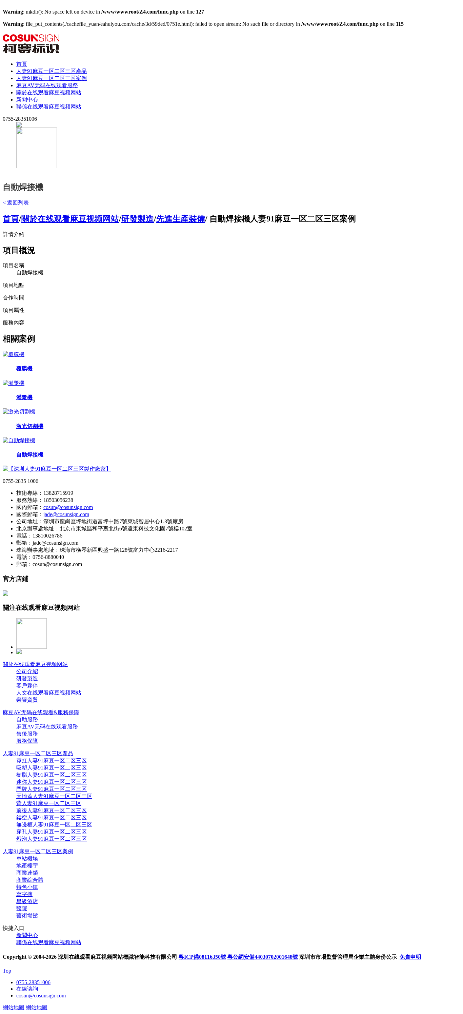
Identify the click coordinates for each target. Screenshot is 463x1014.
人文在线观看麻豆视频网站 (48, 693)
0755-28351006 (33, 982)
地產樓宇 (27, 866)
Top (7, 971)
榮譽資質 (27, 700)
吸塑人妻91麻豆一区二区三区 (51, 768)
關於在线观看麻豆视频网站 (48, 92)
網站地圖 (13, 1007)
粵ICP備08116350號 (202, 957)
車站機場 (27, 858)
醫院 (21, 908)
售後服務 (27, 734)
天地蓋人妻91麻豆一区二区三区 (54, 796)
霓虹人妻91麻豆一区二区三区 (51, 760)
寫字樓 (24, 894)
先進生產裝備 (180, 218)
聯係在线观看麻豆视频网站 (48, 107)
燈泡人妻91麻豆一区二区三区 (51, 839)
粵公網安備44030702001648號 (262, 957)
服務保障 (27, 741)
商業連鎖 (27, 873)
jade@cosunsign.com (66, 514)
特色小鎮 (27, 887)
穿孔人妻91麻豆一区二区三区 (51, 832)
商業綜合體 (29, 880)
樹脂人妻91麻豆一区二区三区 (51, 775)
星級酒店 (27, 901)
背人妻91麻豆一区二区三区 (48, 803)
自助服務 (27, 719)
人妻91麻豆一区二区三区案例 (51, 78)
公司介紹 (27, 671)
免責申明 (410, 957)
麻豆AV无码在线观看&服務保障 (41, 712)
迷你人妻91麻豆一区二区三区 (51, 782)
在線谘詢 (27, 989)
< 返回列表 (16, 203)
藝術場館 (27, 915)
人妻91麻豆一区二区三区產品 (51, 71)
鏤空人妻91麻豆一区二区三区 (51, 817)
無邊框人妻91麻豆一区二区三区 (54, 824)
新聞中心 (27, 99)
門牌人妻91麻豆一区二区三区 (51, 789)
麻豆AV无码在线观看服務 (47, 85)
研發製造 (137, 218)
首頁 (21, 64)
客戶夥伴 (27, 685)
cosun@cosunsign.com (68, 507)
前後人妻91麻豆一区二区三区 (51, 810)
